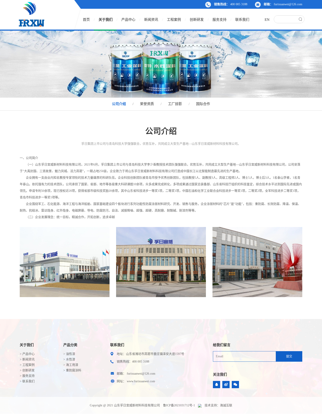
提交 (289, 356)
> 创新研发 (27, 370)
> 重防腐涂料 (72, 370)
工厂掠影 (175, 104)
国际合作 (203, 104)
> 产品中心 (27, 354)
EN (267, 20)
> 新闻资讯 (27, 359)
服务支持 (219, 19)
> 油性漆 (69, 354)
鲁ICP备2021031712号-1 (179, 405)
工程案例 (174, 19)
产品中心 (128, 19)
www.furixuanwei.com (141, 381)
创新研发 (197, 19)
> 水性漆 (69, 359)
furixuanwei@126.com (288, 4)
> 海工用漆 (70, 364)
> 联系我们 (27, 381)
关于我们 (106, 19)
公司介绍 (119, 104)
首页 (86, 19)
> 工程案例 (27, 364)
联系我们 (242, 19)
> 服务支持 (27, 375)
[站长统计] (200, 405)
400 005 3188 (238, 4)
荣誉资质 (147, 104)
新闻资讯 (151, 19)
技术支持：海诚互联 (218, 405)
